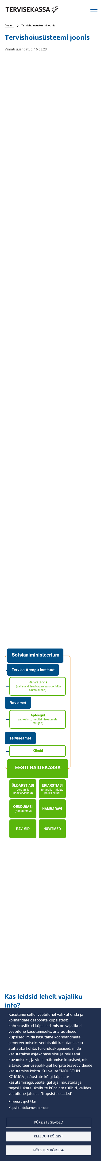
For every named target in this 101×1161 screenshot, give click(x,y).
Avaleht (9, 25)
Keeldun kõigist (48, 1136)
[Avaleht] (32, 9)
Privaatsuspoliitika (22, 1101)
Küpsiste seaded (48, 1122)
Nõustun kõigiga (48, 1150)
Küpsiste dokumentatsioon (28, 1107)
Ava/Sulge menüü (94, 9)
